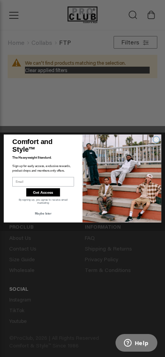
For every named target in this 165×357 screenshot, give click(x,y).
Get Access (43, 192)
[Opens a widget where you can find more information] (136, 343)
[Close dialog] (156, 139)
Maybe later (43, 213)
